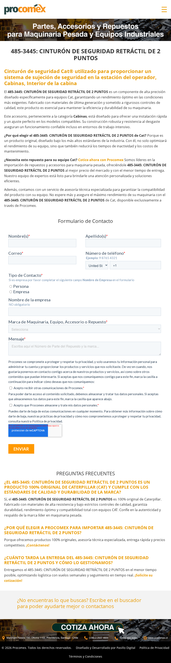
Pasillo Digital (126, 648)
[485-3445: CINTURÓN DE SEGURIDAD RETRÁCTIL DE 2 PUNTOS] (85, 630)
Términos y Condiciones (85, 656)
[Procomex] (25, 9)
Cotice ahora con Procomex (100, 160)
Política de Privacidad (154, 648)
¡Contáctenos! (37, 545)
